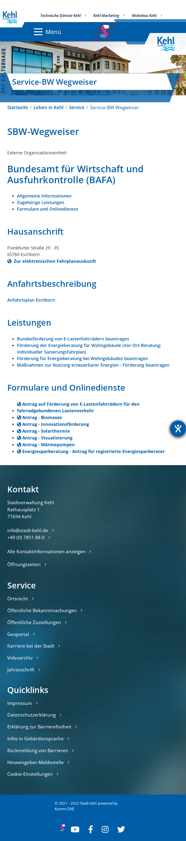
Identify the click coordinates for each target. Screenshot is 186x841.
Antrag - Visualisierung (47, 438)
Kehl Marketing (106, 15)
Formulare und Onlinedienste (47, 209)
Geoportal (18, 634)
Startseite (17, 107)
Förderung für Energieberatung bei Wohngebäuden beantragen (82, 358)
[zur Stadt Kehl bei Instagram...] (105, 829)
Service (77, 107)
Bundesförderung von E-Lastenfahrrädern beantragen (73, 339)
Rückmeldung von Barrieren (37, 750)
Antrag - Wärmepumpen (48, 444)
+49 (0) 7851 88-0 (26, 537)
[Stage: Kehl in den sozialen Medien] (105, 30)
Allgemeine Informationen (44, 196)
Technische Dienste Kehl (60, 15)
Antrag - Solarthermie (46, 431)
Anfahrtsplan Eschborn (31, 300)
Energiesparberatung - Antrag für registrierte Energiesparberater (93, 451)
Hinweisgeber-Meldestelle (35, 762)
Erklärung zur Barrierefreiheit (39, 726)
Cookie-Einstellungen (30, 774)
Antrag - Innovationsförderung (55, 424)
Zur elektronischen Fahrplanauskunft (54, 261)
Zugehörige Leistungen (40, 202)
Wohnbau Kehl (144, 15)
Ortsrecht (17, 598)
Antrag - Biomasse (42, 417)
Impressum (19, 703)
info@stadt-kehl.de (27, 530)
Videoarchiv (20, 657)
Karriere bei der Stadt (30, 646)
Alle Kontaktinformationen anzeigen (46, 551)
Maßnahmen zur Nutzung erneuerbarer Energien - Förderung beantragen (93, 365)
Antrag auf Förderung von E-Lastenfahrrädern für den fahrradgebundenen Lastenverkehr (78, 407)
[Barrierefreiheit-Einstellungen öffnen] (178, 428)
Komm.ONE (64, 808)
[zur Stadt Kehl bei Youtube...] (75, 829)
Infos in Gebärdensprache (35, 738)
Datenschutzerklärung (31, 714)
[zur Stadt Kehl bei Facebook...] (90, 829)
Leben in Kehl (48, 107)
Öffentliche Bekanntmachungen (42, 610)
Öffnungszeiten (24, 564)
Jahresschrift (20, 669)
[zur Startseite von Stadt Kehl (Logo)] (170, 44)
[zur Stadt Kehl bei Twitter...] (121, 829)
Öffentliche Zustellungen (34, 622)
